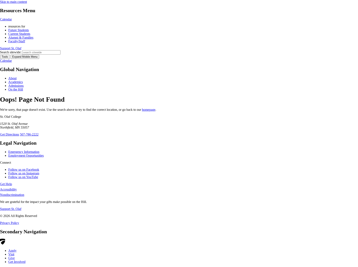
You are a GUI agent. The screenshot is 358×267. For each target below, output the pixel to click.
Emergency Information (23, 152)
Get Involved (16, 261)
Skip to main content (13, 2)
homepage (148, 109)
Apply (12, 250)
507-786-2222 (29, 134)
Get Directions (9, 134)
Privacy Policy (9, 223)
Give (11, 258)
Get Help (6, 184)
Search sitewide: (10, 52)
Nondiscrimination (12, 195)
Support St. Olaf (10, 209)
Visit (11, 254)
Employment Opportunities (26, 155)
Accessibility (8, 189)
